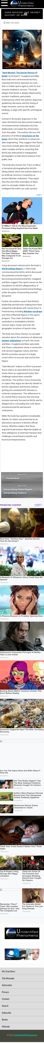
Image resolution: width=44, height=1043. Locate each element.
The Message (8, 978)
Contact (5, 998)
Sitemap (6, 1026)
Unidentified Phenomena (25, 1035)
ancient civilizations (11, 340)
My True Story (8, 971)
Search (5, 1005)
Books (5, 1019)
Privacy (5, 992)
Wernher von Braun (33, 311)
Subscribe (6, 1012)
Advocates (7, 985)
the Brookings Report (12, 268)
